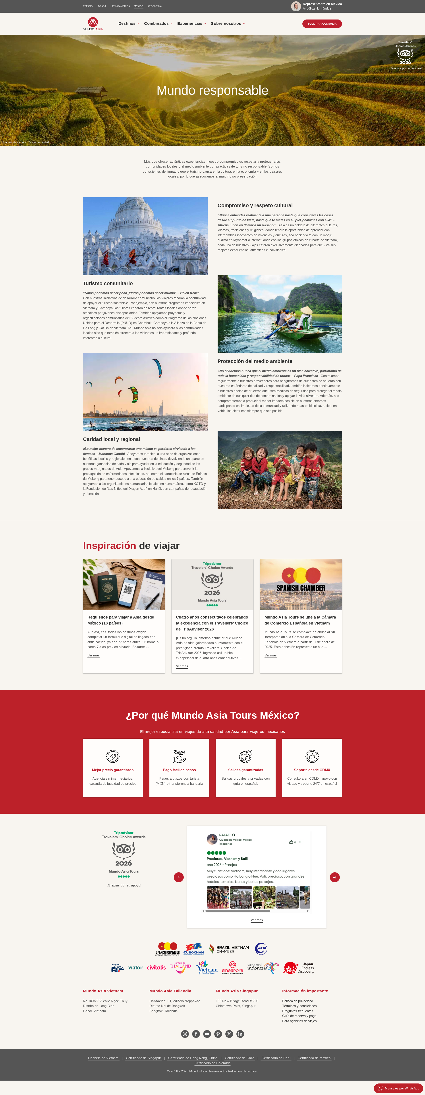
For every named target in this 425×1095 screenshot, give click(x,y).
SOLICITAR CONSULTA (322, 23)
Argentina (154, 6)
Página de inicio (13, 142)
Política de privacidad (297, 1001)
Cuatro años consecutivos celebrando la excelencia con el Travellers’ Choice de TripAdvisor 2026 (212, 623)
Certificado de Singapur (143, 1058)
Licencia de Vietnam (104, 1058)
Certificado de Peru (276, 1058)
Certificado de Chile (239, 1058)
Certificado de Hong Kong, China (192, 1058)
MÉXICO (138, 6)
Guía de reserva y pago (299, 1016)
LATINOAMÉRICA (120, 6)
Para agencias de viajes (299, 1021)
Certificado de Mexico (314, 1058)
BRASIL (102, 6)
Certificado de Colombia (213, 1063)
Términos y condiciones (299, 1006)
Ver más (93, 655)
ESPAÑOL (88, 6)
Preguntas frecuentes (297, 1011)
